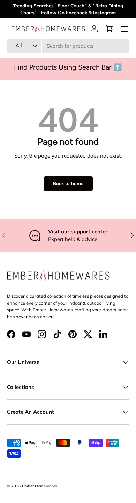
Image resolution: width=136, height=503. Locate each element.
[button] (109, 29)
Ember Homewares (39, 486)
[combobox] (68, 46)
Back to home (68, 183)
